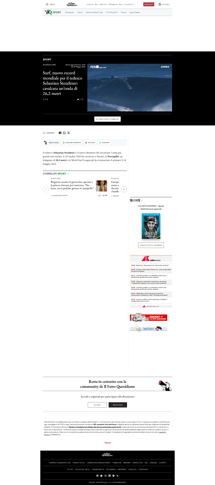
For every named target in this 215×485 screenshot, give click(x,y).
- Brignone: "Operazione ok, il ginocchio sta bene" (150, 265)
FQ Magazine (112, 4)
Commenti (50, 133)
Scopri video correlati (107, 119)
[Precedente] (46, 189)
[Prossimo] (124, 189)
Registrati (118, 405)
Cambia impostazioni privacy (99, 463)
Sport (47, 59)
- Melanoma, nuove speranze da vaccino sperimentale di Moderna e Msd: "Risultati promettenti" (149, 294)
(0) (106, 195)
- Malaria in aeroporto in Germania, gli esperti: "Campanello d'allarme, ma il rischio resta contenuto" (149, 282)
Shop (120, 4)
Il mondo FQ (128, 4)
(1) (84, 99)
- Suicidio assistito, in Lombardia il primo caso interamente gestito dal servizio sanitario (148, 276)
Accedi (97, 405)
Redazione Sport (59, 195)
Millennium (103, 4)
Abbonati (148, 4)
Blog (96, 4)
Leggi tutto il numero (151, 245)
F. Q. (45, 99)
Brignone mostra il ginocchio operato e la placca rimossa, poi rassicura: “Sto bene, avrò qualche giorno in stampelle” (72, 185)
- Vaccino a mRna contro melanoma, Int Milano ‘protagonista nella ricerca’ (149, 300)
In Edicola (90, 4)
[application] (129, 87)
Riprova (108, 442)
